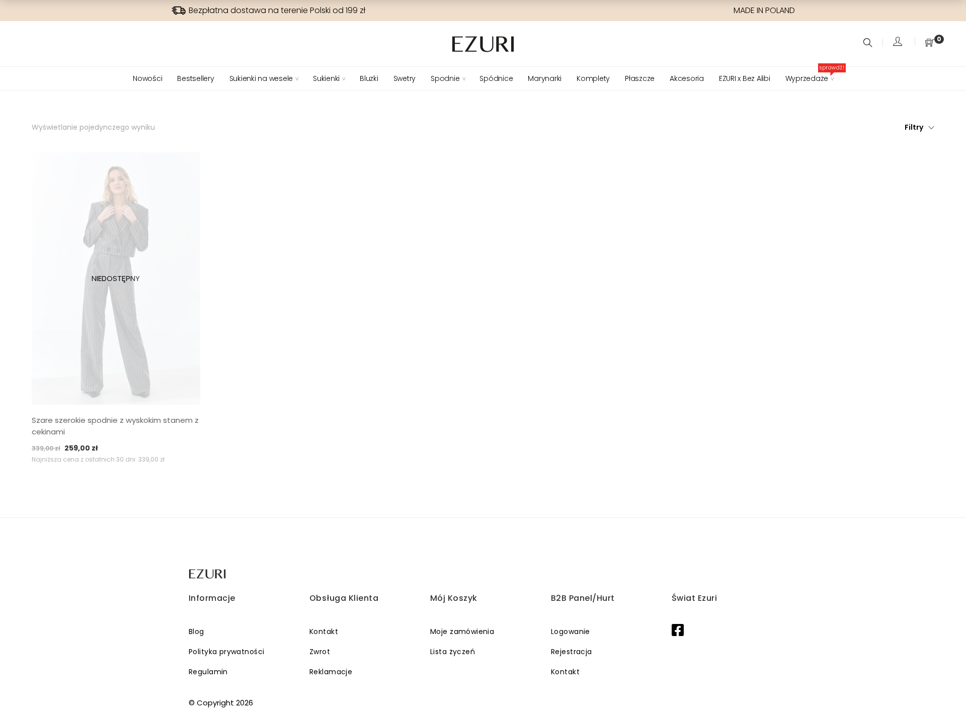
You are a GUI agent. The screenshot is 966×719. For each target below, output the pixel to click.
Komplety (593, 78)
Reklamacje (330, 672)
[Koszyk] (929, 43)
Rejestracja (571, 652)
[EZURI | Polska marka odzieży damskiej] (208, 574)
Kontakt (323, 631)
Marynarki (544, 78)
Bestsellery (195, 78)
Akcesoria (687, 78)
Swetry (404, 78)
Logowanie (570, 631)
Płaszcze (640, 78)
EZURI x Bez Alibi (744, 78)
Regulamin (208, 672)
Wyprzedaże (809, 78)
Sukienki (326, 78)
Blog (196, 631)
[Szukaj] (869, 43)
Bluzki (369, 78)
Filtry (914, 127)
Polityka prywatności (226, 652)
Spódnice (496, 78)
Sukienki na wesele (261, 78)
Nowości (147, 78)
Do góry (947, 692)
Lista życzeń (452, 652)
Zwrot (319, 652)
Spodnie (445, 78)
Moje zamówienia (462, 631)
